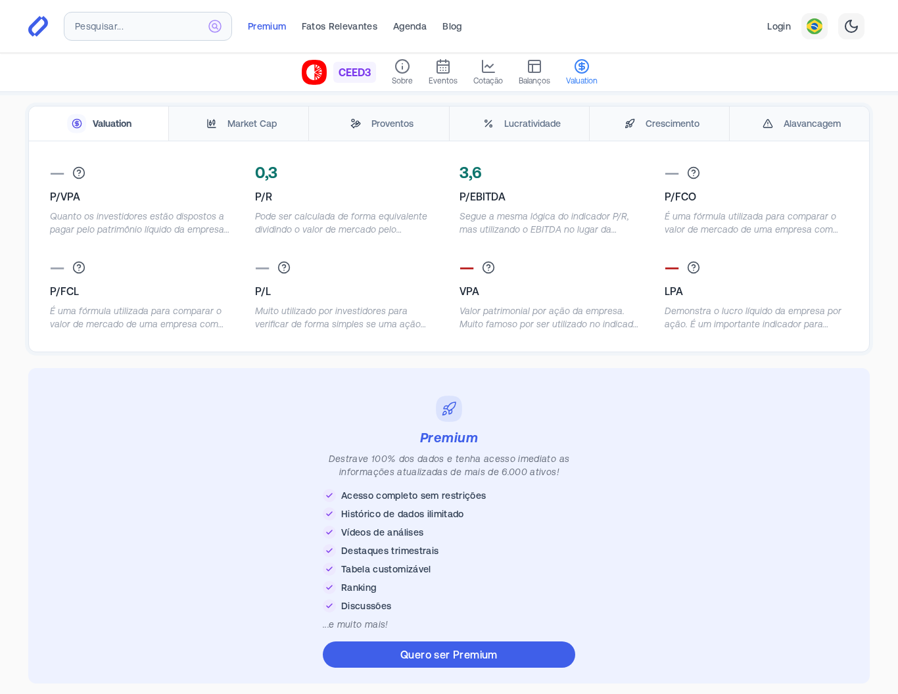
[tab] (98, 123)
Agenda (410, 26)
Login (779, 26)
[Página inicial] (38, 26)
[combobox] (148, 26)
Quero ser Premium (449, 654)
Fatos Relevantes (339, 26)
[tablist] (449, 123)
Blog (451, 26)
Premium (267, 26)
